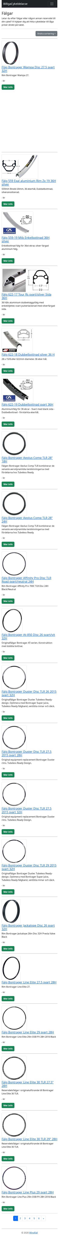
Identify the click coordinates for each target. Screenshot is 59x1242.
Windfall (33, 1232)
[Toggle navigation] (52, 4)
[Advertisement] (29, 120)
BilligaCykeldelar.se (15, 4)
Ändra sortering (45, 33)
